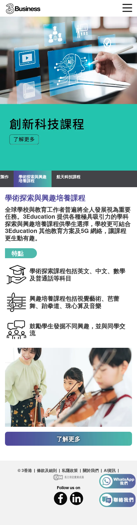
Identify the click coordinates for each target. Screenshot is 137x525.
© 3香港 (25, 470)
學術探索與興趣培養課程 (33, 179)
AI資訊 (110, 470)
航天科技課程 (68, 177)
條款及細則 (47, 470)
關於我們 (91, 470)
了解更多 (68, 438)
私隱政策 (70, 470)
